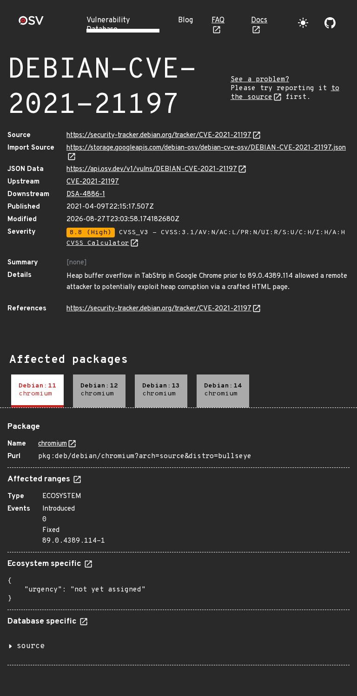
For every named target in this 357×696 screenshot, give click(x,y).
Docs (259, 20)
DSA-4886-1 (85, 194)
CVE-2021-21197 (92, 181)
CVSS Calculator (97, 243)
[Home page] (31, 23)
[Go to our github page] (330, 22)
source (31, 646)
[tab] (37, 390)
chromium (52, 444)
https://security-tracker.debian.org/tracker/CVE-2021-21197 (158, 135)
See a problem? (260, 79)
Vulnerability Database (108, 25)
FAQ (218, 20)
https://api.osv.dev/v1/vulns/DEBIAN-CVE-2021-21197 (151, 169)
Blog (185, 20)
